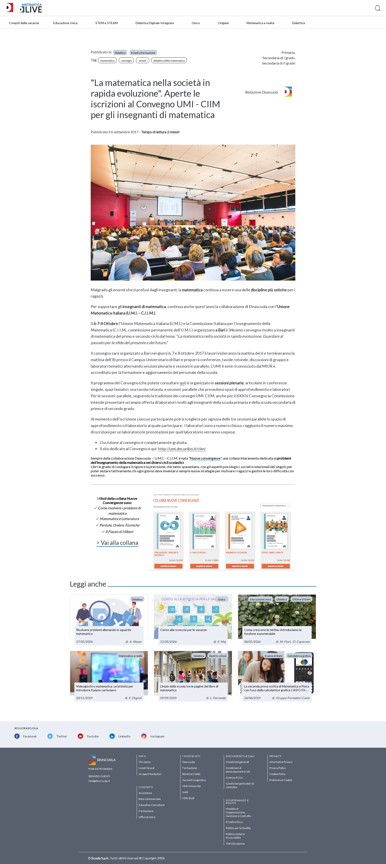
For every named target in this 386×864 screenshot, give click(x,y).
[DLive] (11, 8)
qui (182, 382)
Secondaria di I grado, (278, 58)
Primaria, (288, 52)
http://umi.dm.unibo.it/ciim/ (182, 448)
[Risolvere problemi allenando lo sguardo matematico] (109, 619)
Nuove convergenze (205, 458)
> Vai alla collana (117, 542)
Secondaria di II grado (278, 63)
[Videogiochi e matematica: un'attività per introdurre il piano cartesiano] (109, 676)
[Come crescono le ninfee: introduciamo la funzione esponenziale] (277, 619)
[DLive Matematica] (31, 11)
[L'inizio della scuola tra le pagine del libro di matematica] (193, 676)
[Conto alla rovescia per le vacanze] (193, 619)
